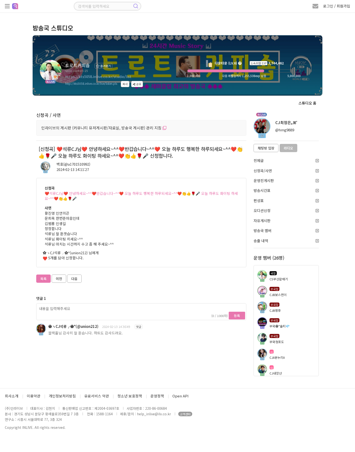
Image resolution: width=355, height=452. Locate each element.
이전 (59, 278)
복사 (125, 84)
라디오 (288, 148)
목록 (43, 278)
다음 (74, 278)
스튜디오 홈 (307, 103)
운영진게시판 (264, 180)
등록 (237, 315)
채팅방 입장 (266, 148)
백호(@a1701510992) (73, 164)
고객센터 (185, 414)
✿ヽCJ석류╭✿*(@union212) (73, 326)
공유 (138, 84)
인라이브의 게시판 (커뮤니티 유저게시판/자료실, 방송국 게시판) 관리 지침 (102, 128)
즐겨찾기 (105, 66)
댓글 (138, 327)
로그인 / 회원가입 (336, 5)
